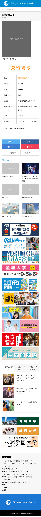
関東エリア (28, 461)
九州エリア (33, 463)
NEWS (4, 477)
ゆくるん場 (7, 474)
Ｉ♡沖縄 (4, 487)
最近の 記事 (8, 368)
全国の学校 (20, 477)
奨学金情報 (28, 477)
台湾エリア (13, 469)
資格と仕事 (22, 482)
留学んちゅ (29, 474)
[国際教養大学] (11, 153)
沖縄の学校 (7, 479)
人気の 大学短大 (20, 368)
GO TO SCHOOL (26, 471)
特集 (23, 474)
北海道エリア (12, 461)
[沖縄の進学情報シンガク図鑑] (18, 3)
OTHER (4, 482)
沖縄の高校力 (16, 474)
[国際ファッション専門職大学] (30, 153)
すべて (4, 461)
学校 (3, 485)
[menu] (37, 3)
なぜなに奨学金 (13, 482)
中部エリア (7, 463)
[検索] (33, 3)
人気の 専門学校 (32, 368)
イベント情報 (12, 477)
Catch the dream (14, 471)
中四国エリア (24, 463)
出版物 (4, 490)
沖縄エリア (7, 466)
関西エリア (15, 463)
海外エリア (5, 469)
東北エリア (20, 461)
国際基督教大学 (23, 78)
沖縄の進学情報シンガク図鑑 (16, 513)
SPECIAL (5, 471)
